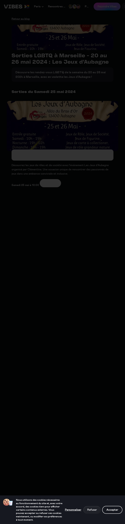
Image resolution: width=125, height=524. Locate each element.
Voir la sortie (50, 183)
